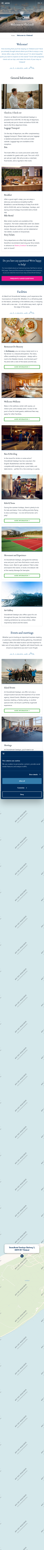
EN (39, 3)
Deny (22, 794)
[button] (22, 1256)
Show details (33, 774)
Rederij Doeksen (20, 245)
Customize (20, 788)
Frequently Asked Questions (22, 278)
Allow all (22, 781)
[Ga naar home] (22, 16)
